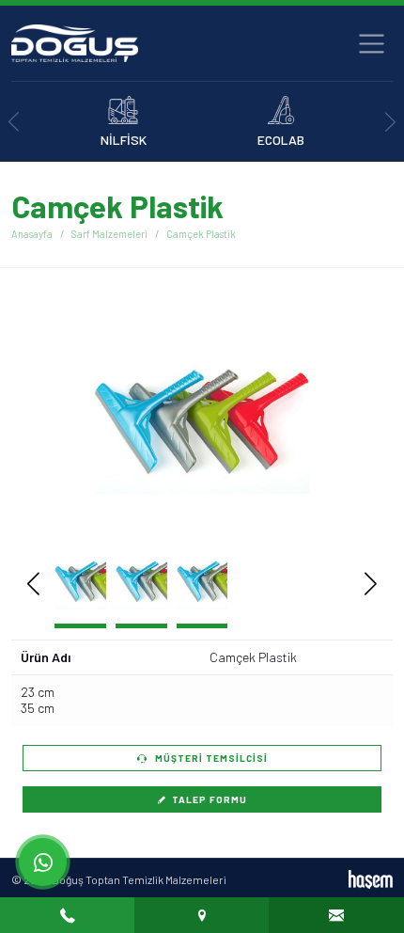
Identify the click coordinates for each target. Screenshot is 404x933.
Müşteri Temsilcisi (210, 758)
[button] (342, 421)
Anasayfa (32, 234)
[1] (371, 43)
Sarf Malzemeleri (109, 234)
